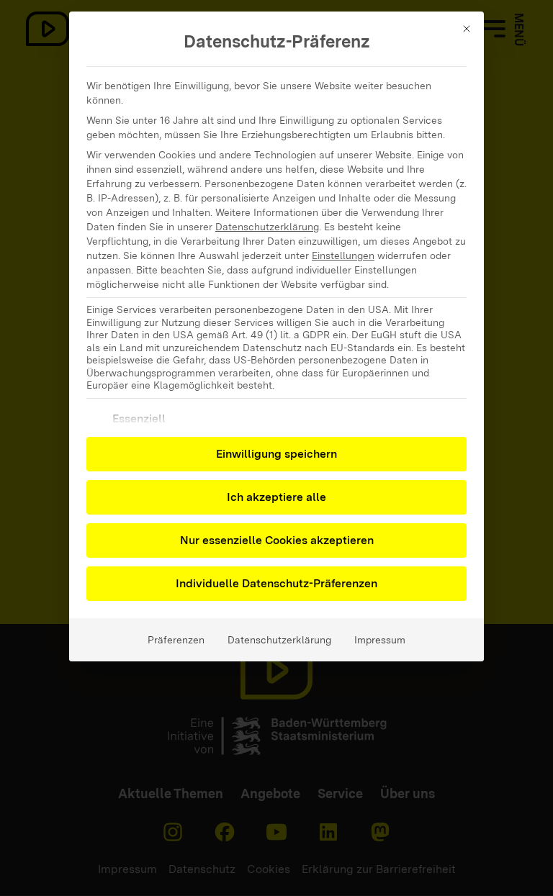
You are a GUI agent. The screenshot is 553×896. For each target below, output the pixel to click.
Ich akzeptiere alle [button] (276, 497)
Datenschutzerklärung (267, 226)
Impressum (379, 640)
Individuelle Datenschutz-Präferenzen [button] (276, 583)
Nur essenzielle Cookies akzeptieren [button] (277, 540)
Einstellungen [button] (343, 255)
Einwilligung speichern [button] (276, 454)
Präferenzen (176, 640)
